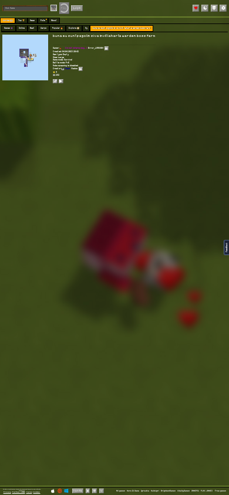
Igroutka (145, 490)
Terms (29, 492)
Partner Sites (18, 492)
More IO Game (133, 490)
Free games (220, 490)
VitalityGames (183, 490)
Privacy (7, 492)
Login (77, 8)
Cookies (36, 492)
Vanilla (77, 490)
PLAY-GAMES (207, 490)
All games (120, 490)
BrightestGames (168, 490)
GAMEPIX (195, 490)
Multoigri (155, 490)
